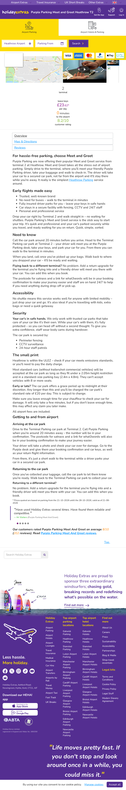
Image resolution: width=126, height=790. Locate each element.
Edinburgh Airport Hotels (90, 708)
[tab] (29, 27)
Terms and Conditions (107, 678)
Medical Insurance (50, 659)
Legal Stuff (108, 693)
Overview (20, 136)
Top (107, 542)
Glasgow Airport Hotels (90, 693)
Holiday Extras (15, 12)
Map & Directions (25, 142)
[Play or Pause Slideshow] (69, 78)
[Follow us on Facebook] (5, 671)
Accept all (115, 784)
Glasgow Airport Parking (67, 703)
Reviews (20, 148)
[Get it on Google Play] (20, 713)
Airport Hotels (49, 637)
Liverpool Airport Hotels (90, 686)
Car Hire (50, 665)
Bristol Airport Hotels (90, 701)
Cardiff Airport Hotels (90, 678)
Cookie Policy (109, 684)
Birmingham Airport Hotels (90, 671)
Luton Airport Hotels (89, 655)
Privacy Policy (109, 688)
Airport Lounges (50, 644)
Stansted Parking (67, 648)
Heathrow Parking (81, 180)
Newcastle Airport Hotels (90, 716)
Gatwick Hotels (87, 633)
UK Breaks (51, 702)
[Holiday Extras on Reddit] (5, 677)
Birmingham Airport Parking (69, 675)
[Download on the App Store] (20, 706)
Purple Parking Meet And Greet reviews (68, 533)
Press (105, 636)
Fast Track (51, 697)
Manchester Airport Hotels (90, 663)
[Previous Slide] (67, 69)
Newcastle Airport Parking (68, 732)
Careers (106, 632)
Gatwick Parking (67, 633)
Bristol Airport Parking (70, 713)
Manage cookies (93, 784)
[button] (113, 61)
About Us (107, 627)
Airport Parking (49, 629)
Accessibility (108, 646)
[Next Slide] (102, 69)
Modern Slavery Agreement (110, 700)
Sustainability (109, 641)
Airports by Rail (51, 679)
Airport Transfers (50, 672)
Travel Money (49, 687)
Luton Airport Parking (70, 655)
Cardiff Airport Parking (70, 684)
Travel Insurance (50, 652)
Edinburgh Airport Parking (68, 721)
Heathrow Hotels (88, 640)
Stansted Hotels (87, 648)
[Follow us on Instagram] (18, 671)
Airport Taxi (51, 692)
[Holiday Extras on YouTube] (32, 671)
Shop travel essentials (108, 661)
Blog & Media (109, 655)
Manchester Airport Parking (69, 664)
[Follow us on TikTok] (25, 671)
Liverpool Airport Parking (67, 693)
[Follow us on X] (11, 671)
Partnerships (108, 650)
